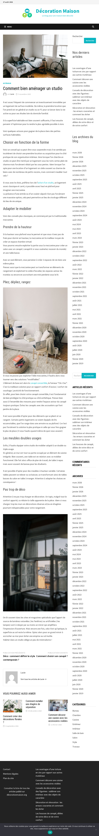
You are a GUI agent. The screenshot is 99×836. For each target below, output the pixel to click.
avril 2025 (76, 188)
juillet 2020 (77, 350)
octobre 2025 (78, 175)
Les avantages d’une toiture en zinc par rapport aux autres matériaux (84, 71)
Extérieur (76, 724)
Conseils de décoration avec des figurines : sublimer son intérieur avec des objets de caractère (82, 97)
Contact (6, 769)
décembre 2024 (79, 202)
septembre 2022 (79, 260)
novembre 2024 (79, 206)
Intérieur (7, 83)
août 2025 (76, 184)
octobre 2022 (78, 255)
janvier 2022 (77, 278)
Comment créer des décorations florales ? (12, 719)
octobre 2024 (78, 210)
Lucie (12, 94)
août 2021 (76, 300)
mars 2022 (77, 269)
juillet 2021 (77, 305)
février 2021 (77, 323)
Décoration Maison (57, 11)
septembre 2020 (79, 341)
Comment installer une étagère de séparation (34, 704)
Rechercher (77, 36)
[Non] (96, 829)
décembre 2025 (79, 166)
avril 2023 (76, 233)
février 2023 (77, 242)
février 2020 (77, 359)
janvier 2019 (77, 363)
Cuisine (75, 719)
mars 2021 (77, 318)
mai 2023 (76, 228)
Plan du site (8, 778)
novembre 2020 (79, 332)
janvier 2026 (77, 161)
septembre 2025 (79, 179)
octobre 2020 (78, 336)
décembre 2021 (79, 282)
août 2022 (76, 264)
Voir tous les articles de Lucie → (33, 679)
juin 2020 (76, 354)
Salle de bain (78, 733)
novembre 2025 (79, 170)
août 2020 (76, 345)
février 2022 (77, 273)
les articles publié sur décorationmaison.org (18, 791)
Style (74, 742)
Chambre (76, 715)
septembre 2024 (79, 215)
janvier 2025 (77, 197)
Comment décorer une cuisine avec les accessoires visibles (57, 717)
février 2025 (77, 193)
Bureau (75, 710)
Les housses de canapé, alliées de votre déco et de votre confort (83, 122)
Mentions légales (10, 773)
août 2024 (76, 219)
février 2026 (77, 157)
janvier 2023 (77, 246)
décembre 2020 (79, 327)
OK (50, 832)
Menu (9, 26)
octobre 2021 (78, 291)
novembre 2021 (79, 287)
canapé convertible (38, 383)
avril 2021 (76, 314)
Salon (74, 737)
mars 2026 (77, 152)
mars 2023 (77, 237)
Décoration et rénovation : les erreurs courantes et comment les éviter (83, 111)
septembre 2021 (79, 296)
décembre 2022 (79, 251)
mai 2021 (76, 309)
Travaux (76, 746)
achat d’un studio (46, 182)
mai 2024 (76, 224)
